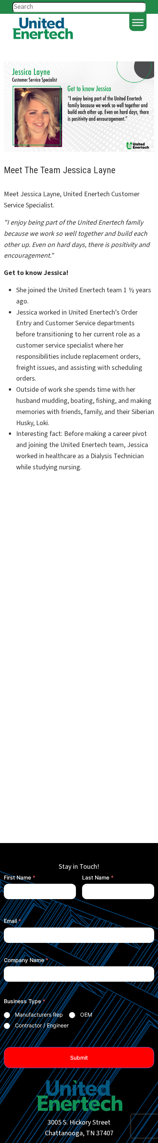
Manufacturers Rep (39, 1014)
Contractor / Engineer (42, 1025)
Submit (79, 1057)
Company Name (26, 960)
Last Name (98, 877)
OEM (86, 1014)
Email (12, 921)
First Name (19, 877)
